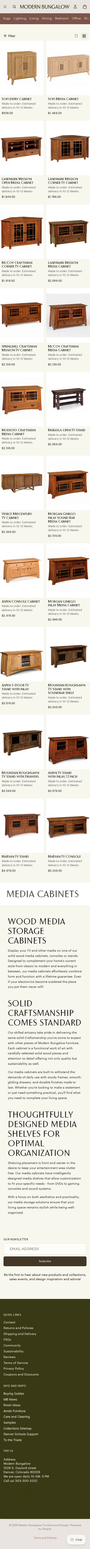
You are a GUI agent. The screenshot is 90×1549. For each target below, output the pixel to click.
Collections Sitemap (17, 1428)
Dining (47, 18)
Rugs (6, 18)
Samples (9, 1422)
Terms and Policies (45, 1537)
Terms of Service (15, 1363)
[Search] (14, 7)
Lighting (20, 18)
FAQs (7, 1339)
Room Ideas (11, 1405)
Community (12, 1345)
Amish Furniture (14, 1411)
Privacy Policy (13, 1368)
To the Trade (12, 1440)
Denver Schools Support (20, 1434)
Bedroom (62, 18)
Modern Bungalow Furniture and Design (44, 1525)
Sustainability (13, 1351)
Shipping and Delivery (19, 1334)
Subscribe (45, 1261)
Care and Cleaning (16, 1417)
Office (76, 18)
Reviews (9, 1357)
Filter (11, 36)
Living (34, 18)
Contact (9, 1322)
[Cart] (85, 7)
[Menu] (5, 7)
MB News (10, 1399)
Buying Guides (13, 1393)
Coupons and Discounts (21, 1374)
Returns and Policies (18, 1328)
